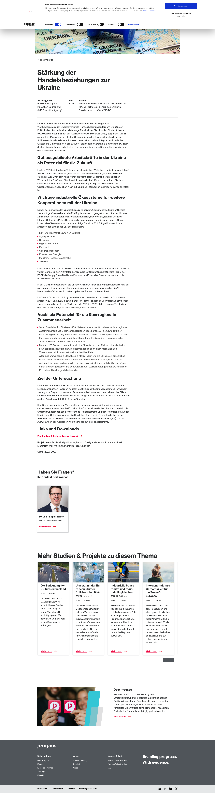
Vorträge (41, 771)
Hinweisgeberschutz (88, 789)
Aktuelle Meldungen (80, 760)
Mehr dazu (46, 651)
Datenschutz (57, 789)
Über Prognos (43, 760)
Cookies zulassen (181, 6)
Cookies (71, 789)
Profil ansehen (45, 526)
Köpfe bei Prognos (45, 768)
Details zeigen (133, 24)
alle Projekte (46, 59)
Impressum (42, 789)
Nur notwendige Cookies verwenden (181, 14)
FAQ (109, 768)
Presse (75, 768)
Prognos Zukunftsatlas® (118, 764)
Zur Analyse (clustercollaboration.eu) (57, 436)
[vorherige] (166, 660)
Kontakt (40, 775)
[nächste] (171, 660)
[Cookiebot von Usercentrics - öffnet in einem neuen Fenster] (30, 24)
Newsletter (77, 764)
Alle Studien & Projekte (117, 760)
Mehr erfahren (120, 716)
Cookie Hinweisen (150, 11)
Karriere (40, 764)
